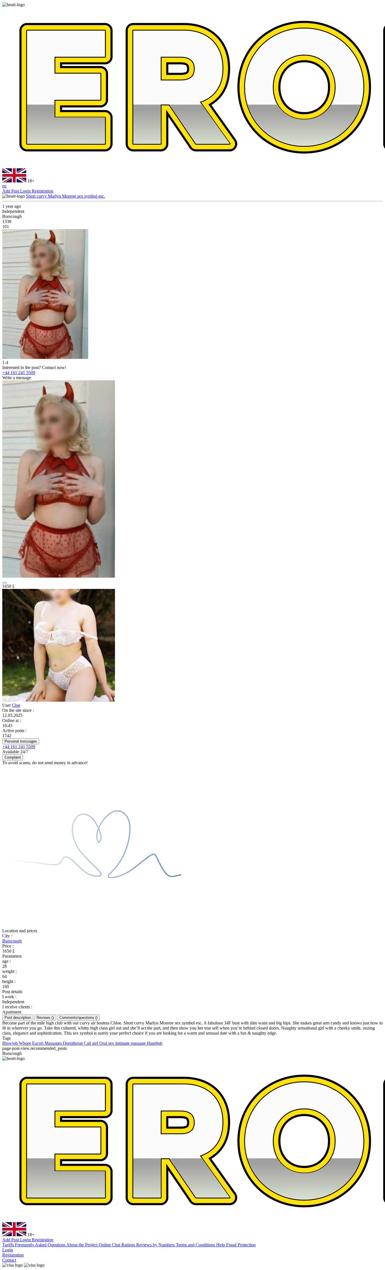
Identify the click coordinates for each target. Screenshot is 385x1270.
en (4, 186)
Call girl (91, 1043)
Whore (25, 1043)
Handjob (154, 1043)
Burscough (12, 940)
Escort (38, 1043)
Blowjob (10, 1043)
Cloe (16, 705)
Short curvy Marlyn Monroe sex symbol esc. (65, 196)
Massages (54, 1043)
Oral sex (107, 1043)
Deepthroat (73, 1043)
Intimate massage (131, 1043)
